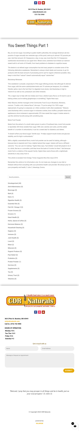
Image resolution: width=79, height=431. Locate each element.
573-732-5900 (39, 14)
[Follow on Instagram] (39, 2)
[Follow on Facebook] (35, 2)
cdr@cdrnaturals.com (39, 12)
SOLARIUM (39, 423)
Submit (69, 370)
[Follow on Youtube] (43, 2)
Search (68, 177)
